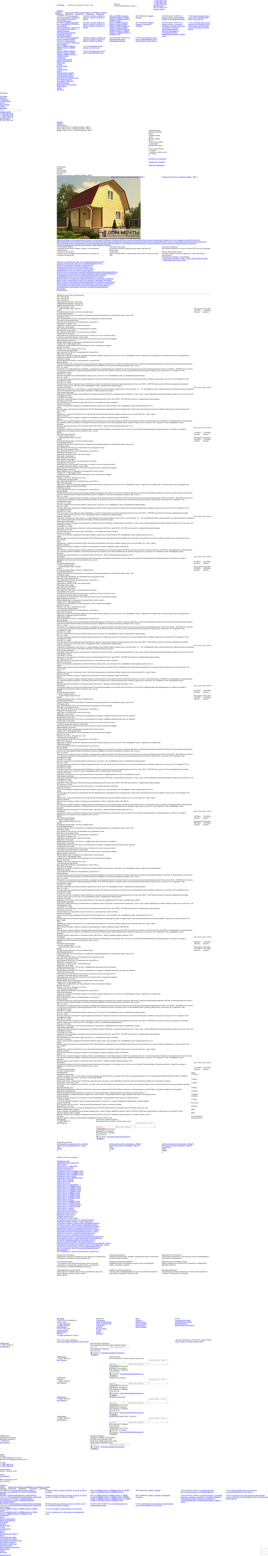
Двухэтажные (62, 19)
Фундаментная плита (64, 79)
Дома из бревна (141, 1323)
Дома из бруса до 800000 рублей (68, 1201)
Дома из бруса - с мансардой (67, 1166)
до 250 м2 (99, 17)
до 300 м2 (99, 41)
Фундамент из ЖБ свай (65, 81)
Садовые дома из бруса (65, 1216)
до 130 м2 (99, 24)
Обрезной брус (66, 24)
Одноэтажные (73, 16)
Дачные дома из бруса (65, 1169)
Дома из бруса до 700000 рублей (68, 1198)
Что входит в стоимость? (157, 159)
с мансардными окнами (170, 28)
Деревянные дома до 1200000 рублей (70, 1173)
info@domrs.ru (158, 6)
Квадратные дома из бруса (66, 1213)
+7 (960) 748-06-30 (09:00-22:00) (196, 258)
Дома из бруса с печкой (65, 1208)
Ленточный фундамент (65, 74)
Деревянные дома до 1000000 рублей (70, 1171)
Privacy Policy (180, 1341)
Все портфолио (62, 1250)
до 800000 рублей (68, 54)
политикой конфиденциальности (118, 1137)
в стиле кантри (145, 38)
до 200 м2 (91, 26)
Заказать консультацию (157, 162)
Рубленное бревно (68, 39)
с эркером (172, 26)
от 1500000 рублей (119, 20)
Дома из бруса (62, 1164)
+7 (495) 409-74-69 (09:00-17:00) (173, 258)
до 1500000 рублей (119, 33)
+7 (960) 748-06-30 (160, 4)
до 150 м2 (91, 17)
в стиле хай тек (198, 19)
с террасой (174, 27)
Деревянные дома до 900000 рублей (69, 1178)
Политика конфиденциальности (68, 1341)
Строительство (62, 69)
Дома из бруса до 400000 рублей (68, 1193)
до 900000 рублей (119, 16)
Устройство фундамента (65, 73)
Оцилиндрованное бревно (18, 1504)
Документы (61, 63)
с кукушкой (166, 27)
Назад (2, 1517)
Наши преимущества (64, 61)
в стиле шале (92, 46)
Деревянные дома (63, 1161)
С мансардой (75, 17)
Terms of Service (194, 1341)
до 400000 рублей (118, 23)
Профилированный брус (17, 1495)
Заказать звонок (159, 9)
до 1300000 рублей (121, 19)
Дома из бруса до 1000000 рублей (69, 1186)
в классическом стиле (200, 16)
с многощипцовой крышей (66, 32)
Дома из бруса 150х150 (65, 1179)
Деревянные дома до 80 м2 (66, 1176)
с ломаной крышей (67, 30)
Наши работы (62, 86)
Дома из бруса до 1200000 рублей (69, 1188)
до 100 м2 (99, 38)
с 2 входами (177, 24)
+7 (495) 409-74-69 (160, 2)
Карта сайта (84, 1341)
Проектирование (63, 83)
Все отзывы (61, 289)
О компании (61, 58)
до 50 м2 (93, 16)
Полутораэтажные (63, 17)
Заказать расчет (205, 5)
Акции (59, 88)
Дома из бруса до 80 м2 (65, 1199)
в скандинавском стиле (148, 39)
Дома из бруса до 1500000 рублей (69, 1191)
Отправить (100, 1138)
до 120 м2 (91, 24)
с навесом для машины (170, 30)
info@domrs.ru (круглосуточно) (175, 260)
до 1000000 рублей (118, 16)
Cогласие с (114, 1137)
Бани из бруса (141, 1325)
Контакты (60, 89)
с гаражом (156, 1490)
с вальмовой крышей (66, 33)
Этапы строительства (64, 59)
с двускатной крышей (67, 20)
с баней (150, 16)
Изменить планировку (157, 165)
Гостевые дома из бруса (65, 1168)
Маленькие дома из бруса (66, 1215)
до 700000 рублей (119, 26)
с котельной (146, 24)
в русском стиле (198, 22)
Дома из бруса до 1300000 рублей (69, 1189)
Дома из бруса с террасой (66, 1210)
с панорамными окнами (170, 33)
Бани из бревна (141, 1327)
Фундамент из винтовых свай (67, 78)
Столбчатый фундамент (65, 76)
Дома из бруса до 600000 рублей (68, 1196)
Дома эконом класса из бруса (67, 1211)
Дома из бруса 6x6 (63, 1183)
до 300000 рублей (119, 22)
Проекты (60, 11)
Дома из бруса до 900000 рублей (68, 1203)
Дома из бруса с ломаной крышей (69, 1205)
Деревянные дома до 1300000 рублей (70, 1174)
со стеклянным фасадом (176, 19)
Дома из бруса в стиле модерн (67, 1184)
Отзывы (60, 64)
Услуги (59, 71)
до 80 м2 (99, 16)
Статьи (59, 68)
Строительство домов (182, 1320)
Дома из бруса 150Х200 (65, 1181)
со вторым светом (172, 16)
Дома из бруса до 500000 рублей (68, 1194)
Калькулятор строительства (66, 84)
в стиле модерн (198, 27)
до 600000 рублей (121, 26)
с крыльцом (181, 26)
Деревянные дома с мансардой (68, 1163)
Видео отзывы (62, 66)
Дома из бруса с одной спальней (68, 1206)
